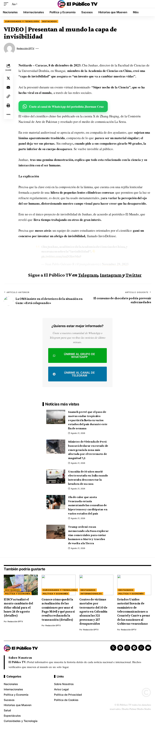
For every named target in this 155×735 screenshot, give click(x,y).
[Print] (8, 105)
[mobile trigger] (7, 4)
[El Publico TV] (77, 4)
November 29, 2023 (115, 264)
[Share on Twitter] (8, 78)
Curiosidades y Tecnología (22, 21)
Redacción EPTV (25, 48)
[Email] (8, 87)
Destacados (49, 21)
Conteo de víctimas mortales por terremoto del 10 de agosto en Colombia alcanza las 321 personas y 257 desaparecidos (93, 612)
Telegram (88, 275)
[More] (8, 114)
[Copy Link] (8, 96)
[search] (148, 4)
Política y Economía (17, 593)
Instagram (110, 275)
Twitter (134, 275)
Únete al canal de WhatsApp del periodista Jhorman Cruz (66, 106)
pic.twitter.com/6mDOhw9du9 (61, 256)
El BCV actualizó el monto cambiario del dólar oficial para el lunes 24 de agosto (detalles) (18, 607)
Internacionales (91, 593)
